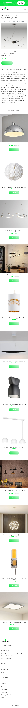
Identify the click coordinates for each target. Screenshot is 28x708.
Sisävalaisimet (11, 51)
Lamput (3, 666)
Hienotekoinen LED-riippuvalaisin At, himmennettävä (14, 231)
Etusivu (3, 20)
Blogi (2, 687)
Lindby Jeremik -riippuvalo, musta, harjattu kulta (14, 491)
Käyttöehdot (4, 692)
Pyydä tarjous (21, 3)
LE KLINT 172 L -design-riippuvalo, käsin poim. (14, 187)
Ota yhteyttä (4, 689)
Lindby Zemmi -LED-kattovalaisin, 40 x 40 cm (14, 622)
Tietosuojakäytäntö (6, 695)
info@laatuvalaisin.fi (6, 658)
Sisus (2, 672)
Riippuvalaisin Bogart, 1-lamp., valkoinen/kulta (14, 318)
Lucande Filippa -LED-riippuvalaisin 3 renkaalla (14, 275)
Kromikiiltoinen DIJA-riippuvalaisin (14, 144)
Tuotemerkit (18, 51)
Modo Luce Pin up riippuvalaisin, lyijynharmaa (14, 404)
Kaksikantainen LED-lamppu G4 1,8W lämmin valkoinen (14, 578)
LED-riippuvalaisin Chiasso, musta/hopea (14, 361)
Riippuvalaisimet (5, 53)
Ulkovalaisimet (4, 677)
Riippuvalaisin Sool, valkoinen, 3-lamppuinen (14, 447)
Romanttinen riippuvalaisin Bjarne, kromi (14, 535)
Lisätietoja (7, 63)
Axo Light (12, 53)
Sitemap (3, 697)
